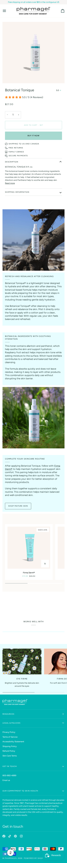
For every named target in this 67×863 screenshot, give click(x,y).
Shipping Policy (9, 746)
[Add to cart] (45, 563)
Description (11, 162)
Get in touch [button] (9, 766)
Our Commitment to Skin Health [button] (20, 791)
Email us (6, 780)
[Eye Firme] (21, 661)
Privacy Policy (8, 732)
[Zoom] (8, 77)
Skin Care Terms (9, 756)
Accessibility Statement (13, 741)
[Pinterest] (15, 836)
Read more (10, 183)
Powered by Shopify (35, 858)
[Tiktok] (9, 836)
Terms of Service (9, 737)
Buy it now (33, 136)
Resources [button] (8, 714)
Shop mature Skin (18, 506)
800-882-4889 (9, 775)
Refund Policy (8, 751)
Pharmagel (11, 858)
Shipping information (17, 192)
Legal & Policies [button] (11, 723)
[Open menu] (7, 10)
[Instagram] (21, 836)
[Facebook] (3, 836)
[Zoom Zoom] (33, 52)
